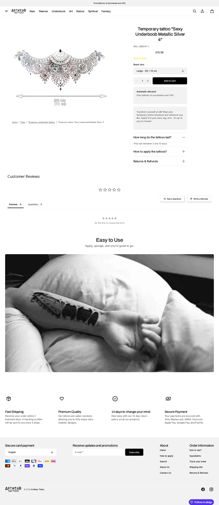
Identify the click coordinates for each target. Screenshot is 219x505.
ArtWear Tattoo (37, 489)
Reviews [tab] (13, 204)
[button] (194, 11)
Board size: (139, 64)
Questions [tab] (33, 204)
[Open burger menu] (6, 11)
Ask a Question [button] (174, 198)
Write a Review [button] (201, 198)
